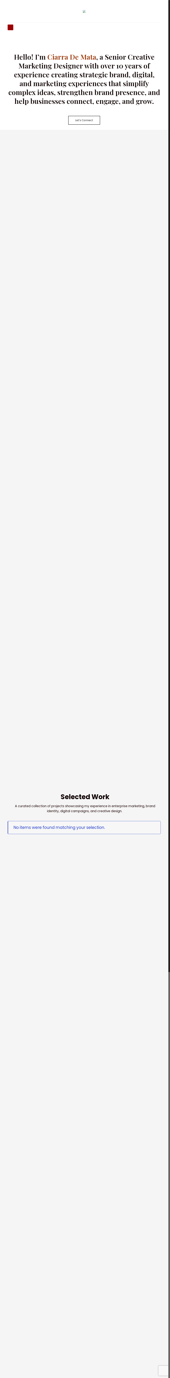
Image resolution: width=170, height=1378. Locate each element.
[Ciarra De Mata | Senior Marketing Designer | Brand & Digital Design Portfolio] (84, 15)
